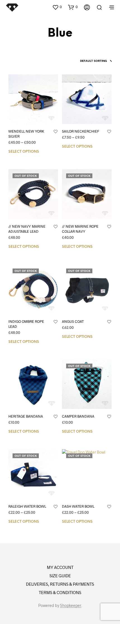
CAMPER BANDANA (78, 416)
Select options (23, 152)
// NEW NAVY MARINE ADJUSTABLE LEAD (26, 229)
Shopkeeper (70, 605)
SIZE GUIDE (60, 575)
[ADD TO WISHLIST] (55, 131)
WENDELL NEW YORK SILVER (26, 133)
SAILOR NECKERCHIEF (80, 131)
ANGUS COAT (73, 321)
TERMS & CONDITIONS (60, 592)
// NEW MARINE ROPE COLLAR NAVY (80, 229)
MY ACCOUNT (60, 567)
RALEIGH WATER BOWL (27, 506)
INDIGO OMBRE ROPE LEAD (26, 324)
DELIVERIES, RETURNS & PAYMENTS (60, 584)
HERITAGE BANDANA (25, 416)
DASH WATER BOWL (78, 506)
